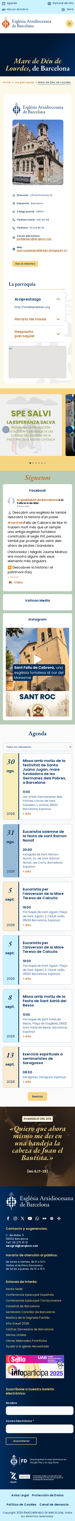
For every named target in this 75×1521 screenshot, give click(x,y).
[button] (69, 429)
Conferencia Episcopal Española (30, 1295)
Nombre (11, 1403)
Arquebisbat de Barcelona (37, 500)
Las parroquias (24, 82)
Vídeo (18, 582)
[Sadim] (31, 425)
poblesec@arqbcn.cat (34, 239)
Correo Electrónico (20, 1421)
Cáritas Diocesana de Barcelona (30, 1329)
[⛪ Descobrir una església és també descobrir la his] (37, 659)
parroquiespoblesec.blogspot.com (44, 250)
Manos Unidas (16, 1335)
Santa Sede (14, 1289)
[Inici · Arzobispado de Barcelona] (27, 23)
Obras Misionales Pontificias (26, 1341)
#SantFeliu (16, 523)
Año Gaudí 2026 (17, 1323)
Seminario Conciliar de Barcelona (30, 1312)
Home (7, 82)
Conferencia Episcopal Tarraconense (33, 1300)
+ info (27, 814)
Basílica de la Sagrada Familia (28, 1318)
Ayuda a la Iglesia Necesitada (27, 1346)
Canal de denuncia (54, 1504)
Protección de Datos (48, 1495)
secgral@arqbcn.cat (22, 1246)
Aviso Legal (20, 1495)
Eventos (37, 1096)
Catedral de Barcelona (23, 1306)
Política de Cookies (22, 1504)
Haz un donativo (25, 263)
